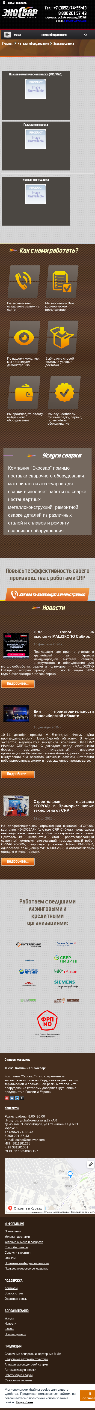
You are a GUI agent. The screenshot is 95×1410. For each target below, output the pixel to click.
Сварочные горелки (18, 1380)
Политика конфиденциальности (27, 1263)
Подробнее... (18, 683)
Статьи (9, 1329)
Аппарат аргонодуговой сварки (26, 1364)
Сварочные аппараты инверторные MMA (33, 1354)
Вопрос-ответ (14, 1293)
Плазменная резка (36, 125)
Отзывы (10, 1258)
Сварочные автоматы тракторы (26, 1359)
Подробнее (24, 1402)
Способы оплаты (16, 1247)
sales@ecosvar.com (75, 20)
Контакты (11, 1288)
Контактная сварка (36, 180)
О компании (13, 1231)
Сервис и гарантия (17, 1252)
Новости (10, 1323)
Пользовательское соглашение (26, 1268)
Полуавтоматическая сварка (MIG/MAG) (35, 74)
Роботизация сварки (19, 1375)
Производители (15, 1334)
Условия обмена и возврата (24, 1242)
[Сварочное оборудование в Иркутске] (19, 17)
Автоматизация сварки (20, 1369)
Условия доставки (17, 1236)
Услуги (9, 1318)
